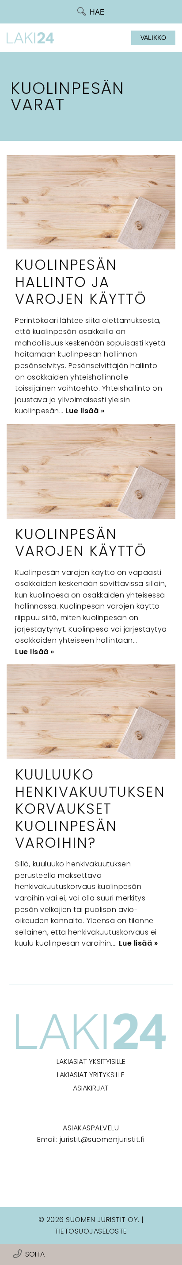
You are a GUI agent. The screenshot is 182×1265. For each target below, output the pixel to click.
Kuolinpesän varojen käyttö (81, 542)
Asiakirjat (91, 1088)
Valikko (153, 37)
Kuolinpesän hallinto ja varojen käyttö (81, 282)
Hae (97, 12)
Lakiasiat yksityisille (91, 1061)
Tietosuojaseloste (91, 1231)
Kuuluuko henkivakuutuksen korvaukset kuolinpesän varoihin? (90, 808)
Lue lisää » (85, 411)
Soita (35, 1254)
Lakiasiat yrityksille (91, 1075)
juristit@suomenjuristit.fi (102, 1139)
